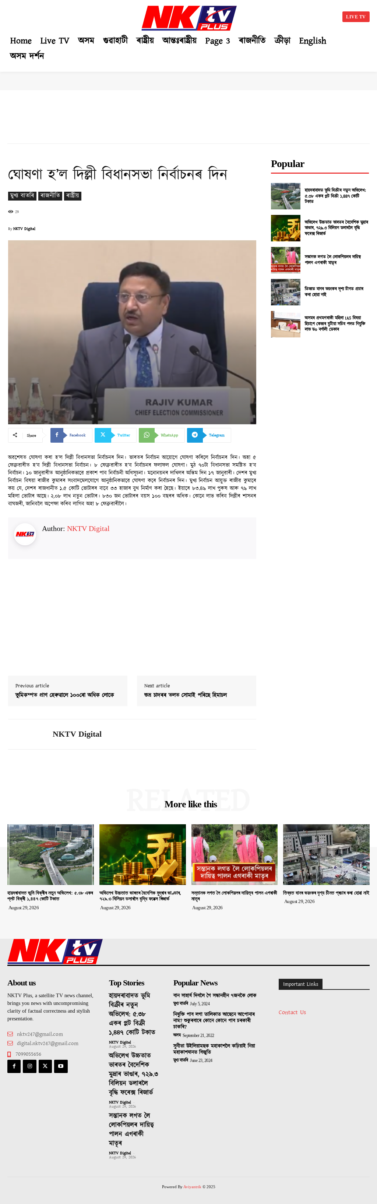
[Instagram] (29, 1066)
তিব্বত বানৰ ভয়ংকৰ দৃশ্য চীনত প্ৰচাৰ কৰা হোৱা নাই (334, 292)
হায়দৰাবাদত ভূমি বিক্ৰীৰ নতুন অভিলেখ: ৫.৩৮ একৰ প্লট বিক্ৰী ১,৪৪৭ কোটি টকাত (335, 196)
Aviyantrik (192, 1186)
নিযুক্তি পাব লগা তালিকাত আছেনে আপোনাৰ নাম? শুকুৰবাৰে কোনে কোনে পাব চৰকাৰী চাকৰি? (214, 1021)
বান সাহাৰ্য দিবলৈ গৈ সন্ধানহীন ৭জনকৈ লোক (215, 995)
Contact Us (292, 1012)
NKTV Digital (24, 229)
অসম (177, 1035)
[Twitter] (45, 1066)
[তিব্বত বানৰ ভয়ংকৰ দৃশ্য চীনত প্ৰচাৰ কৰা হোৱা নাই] (285, 292)
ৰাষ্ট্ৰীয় (72, 196)
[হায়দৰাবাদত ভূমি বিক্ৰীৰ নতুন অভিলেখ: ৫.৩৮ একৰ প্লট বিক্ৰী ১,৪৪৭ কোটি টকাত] (285, 196)
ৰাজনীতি (50, 196)
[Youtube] (60, 1066)
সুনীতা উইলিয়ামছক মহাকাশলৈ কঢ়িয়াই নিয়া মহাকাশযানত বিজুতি (214, 1049)
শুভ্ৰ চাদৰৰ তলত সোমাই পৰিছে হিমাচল (185, 695)
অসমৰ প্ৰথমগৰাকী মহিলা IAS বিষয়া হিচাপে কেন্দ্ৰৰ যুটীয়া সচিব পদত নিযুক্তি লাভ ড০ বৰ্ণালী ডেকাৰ (335, 324)
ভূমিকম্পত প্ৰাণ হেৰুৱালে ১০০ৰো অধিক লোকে (64, 695)
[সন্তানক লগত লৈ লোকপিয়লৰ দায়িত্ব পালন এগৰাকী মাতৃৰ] (285, 260)
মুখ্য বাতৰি (22, 196)
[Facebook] (14, 1066)
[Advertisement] (73, 15)
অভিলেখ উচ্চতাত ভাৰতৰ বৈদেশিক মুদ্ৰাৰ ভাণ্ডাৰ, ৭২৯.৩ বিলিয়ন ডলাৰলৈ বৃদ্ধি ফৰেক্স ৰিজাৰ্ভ (336, 228)
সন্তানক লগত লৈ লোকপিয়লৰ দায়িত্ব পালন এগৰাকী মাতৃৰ (333, 260)
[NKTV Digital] (25, 734)
